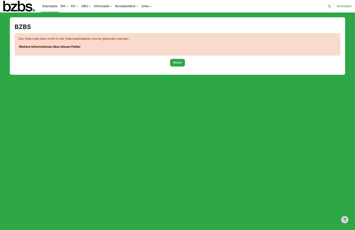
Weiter (177, 62)
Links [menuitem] (145, 6)
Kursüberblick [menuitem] (125, 6)
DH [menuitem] (63, 6)
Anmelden (344, 6)
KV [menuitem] (73, 6)
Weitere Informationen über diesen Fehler (50, 47)
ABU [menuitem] (84, 6)
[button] (329, 6)
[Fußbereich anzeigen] (344, 219)
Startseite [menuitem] (49, 6)
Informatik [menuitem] (101, 6)
